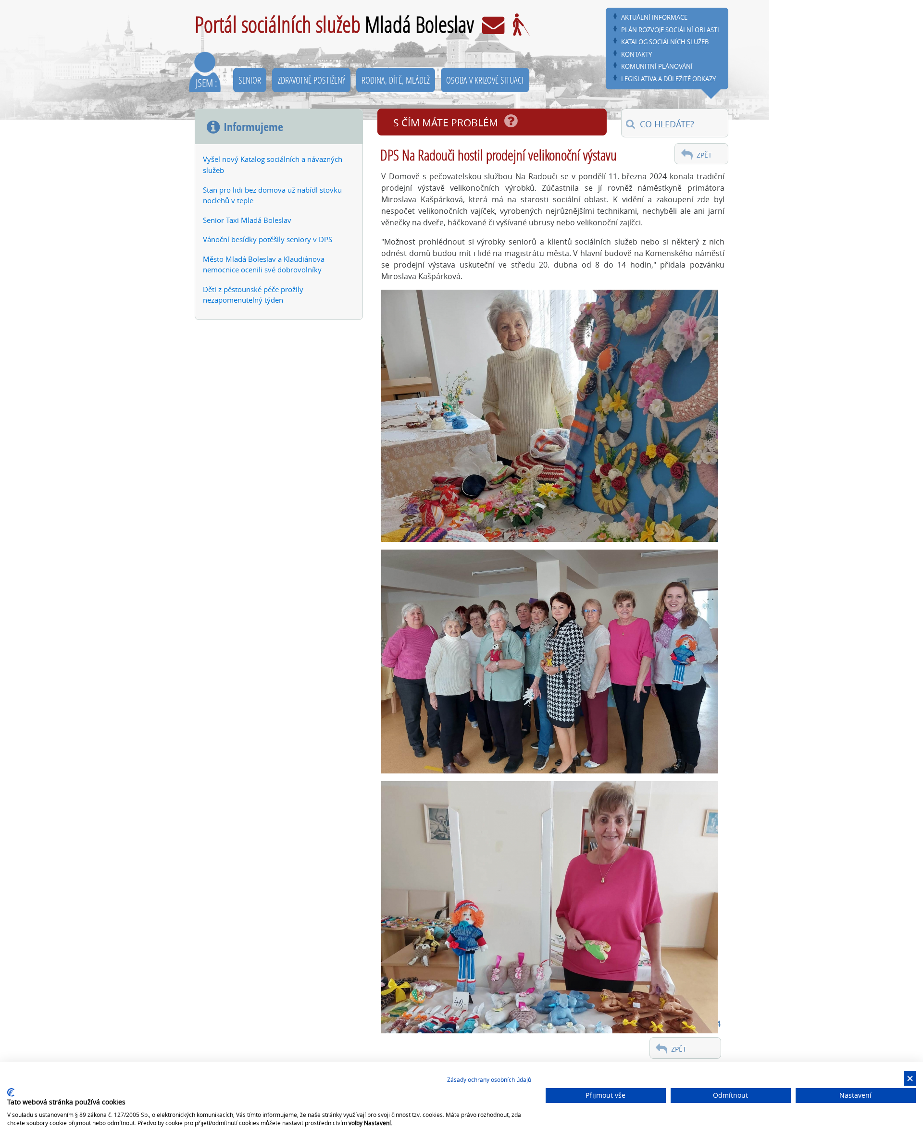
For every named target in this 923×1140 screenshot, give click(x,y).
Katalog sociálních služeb (665, 42)
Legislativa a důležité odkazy (668, 79)
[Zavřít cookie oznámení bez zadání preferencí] (910, 1078)
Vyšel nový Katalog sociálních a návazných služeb (272, 164)
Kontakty (636, 54)
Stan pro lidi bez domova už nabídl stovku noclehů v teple (272, 195)
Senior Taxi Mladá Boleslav (247, 220)
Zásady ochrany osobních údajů (489, 1079)
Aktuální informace (654, 17)
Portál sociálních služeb (334, 24)
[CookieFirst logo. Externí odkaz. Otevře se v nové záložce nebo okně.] (10, 1092)
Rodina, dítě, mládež (396, 80)
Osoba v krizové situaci (485, 80)
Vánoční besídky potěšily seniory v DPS (267, 239)
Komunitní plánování (657, 66)
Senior (249, 80)
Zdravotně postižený (311, 80)
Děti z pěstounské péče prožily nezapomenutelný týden (253, 294)
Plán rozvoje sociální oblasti (670, 30)
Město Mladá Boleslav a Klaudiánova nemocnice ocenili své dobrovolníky (263, 264)
